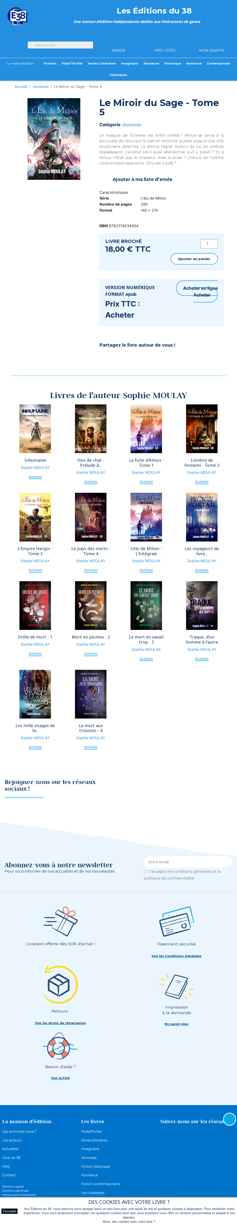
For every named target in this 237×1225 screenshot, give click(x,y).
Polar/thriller (91, 1131)
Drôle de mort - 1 (35, 637)
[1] (227, 862)
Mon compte (211, 50)
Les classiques (92, 1193)
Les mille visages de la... (35, 728)
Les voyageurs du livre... (202, 551)
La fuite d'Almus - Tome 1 (146, 462)
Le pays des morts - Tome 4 (90, 551)
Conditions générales (15, 1190)
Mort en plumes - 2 (91, 637)
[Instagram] (224, 787)
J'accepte (9, 1211)
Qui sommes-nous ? (19, 1131)
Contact (9, 1175)
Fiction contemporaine (100, 1184)
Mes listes (165, 50)
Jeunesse (131, 124)
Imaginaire (90, 1149)
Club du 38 (11, 1158)
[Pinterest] (116, 357)
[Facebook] (105, 357)
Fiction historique (95, 1166)
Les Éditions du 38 (154, 10)
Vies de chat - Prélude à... (91, 462)
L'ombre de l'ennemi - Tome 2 (201, 462)
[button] (194, 258)
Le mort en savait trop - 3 (146, 639)
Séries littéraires (94, 1140)
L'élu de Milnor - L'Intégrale (146, 551)
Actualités (10, 1149)
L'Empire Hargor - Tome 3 (35, 551)
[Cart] (118, 42)
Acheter (202, 295)
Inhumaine (35, 460)
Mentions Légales (13, 1186)
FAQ (6, 1166)
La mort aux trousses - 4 (91, 728)
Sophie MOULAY (35, 467)
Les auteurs (12, 1140)
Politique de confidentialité (19, 1194)
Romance (89, 1175)
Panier (118, 50)
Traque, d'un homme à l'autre (202, 639)
